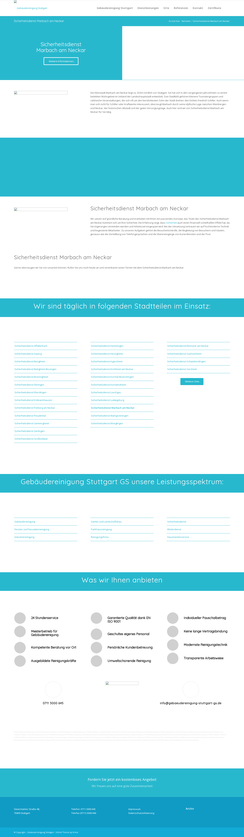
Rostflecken (50, 737)
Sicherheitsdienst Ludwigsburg (107, 400)
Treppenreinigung (61, 737)
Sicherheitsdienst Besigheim (29, 361)
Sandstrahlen (203, 735)
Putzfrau (115, 732)
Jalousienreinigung (149, 740)
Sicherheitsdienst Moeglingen (107, 423)
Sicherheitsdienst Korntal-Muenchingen (112, 376)
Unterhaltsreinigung (44, 740)
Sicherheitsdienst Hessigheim (107, 353)
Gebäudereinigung (24, 521)
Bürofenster (132, 737)
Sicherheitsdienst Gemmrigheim (31, 423)
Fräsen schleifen (213, 735)
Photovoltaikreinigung (182, 737)
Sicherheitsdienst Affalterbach (30, 345)
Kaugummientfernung (165, 735)
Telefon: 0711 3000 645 (83, 809)
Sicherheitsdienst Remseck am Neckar (188, 345)
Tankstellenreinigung (34, 735)
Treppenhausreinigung (76, 737)
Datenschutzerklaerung (141, 813)
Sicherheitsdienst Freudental (30, 415)
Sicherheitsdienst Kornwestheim (108, 384)
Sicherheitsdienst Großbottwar (31, 438)
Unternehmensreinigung (135, 732)
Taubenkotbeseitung (167, 732)
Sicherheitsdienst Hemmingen (107, 345)
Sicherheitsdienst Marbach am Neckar (39, 21)
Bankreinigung (31, 732)
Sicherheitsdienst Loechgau (106, 392)
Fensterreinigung (176, 740)
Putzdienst (141, 737)
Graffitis (16, 737)
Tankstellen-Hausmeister (215, 737)
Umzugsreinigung (31, 740)
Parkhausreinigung (101, 529)
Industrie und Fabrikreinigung (61, 732)
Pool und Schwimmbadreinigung (101, 740)
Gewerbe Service (105, 732)
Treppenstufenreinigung (93, 737)
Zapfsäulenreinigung (123, 735)
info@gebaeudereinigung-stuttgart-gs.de (190, 703)
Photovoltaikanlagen (167, 737)
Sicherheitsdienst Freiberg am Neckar (34, 407)
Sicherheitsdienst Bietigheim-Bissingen (35, 369)
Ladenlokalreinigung (79, 732)
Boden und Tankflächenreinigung (53, 735)
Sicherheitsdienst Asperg (28, 353)
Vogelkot (23, 737)
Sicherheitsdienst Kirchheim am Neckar (112, 369)
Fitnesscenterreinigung (191, 740)
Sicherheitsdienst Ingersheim (107, 361)
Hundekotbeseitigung (152, 732)
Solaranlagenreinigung (198, 737)
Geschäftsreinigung (43, 732)
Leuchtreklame (107, 737)
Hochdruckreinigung (181, 735)
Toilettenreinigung (93, 732)
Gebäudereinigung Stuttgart (40, 832)
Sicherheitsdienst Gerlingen (29, 431)
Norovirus (156, 737)
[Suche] (226, 8)
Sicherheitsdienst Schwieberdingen (186, 361)
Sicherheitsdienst (176, 521)
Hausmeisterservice (178, 537)
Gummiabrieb (193, 735)
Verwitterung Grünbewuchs (36, 737)
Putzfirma (149, 737)
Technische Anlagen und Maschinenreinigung (74, 740)
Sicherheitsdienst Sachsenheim (184, 353)
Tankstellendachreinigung (90, 735)
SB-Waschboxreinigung (73, 735)
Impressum (134, 809)
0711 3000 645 (53, 703)
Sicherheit (171, 222)
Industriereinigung (24, 537)
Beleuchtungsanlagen (120, 737)
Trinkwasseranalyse (181, 732)
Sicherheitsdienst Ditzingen (29, 384)
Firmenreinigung (19, 732)
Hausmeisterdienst (136, 740)
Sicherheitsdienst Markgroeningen (109, 415)
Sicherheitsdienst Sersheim (182, 369)
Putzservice (122, 732)
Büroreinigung (19, 740)
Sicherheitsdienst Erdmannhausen (33, 400)
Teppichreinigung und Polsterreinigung (144, 735)
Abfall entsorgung (195, 732)
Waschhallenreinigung (107, 735)
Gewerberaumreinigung (120, 740)
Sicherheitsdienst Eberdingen (30, 392)
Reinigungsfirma (100, 537)
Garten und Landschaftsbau (106, 521)
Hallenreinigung (207, 732)
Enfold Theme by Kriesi (67, 832)
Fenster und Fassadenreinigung (31, 529)
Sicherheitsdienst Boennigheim (31, 376)
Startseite (186, 21)
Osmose (55, 740)
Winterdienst (174, 529)
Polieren (223, 735)
